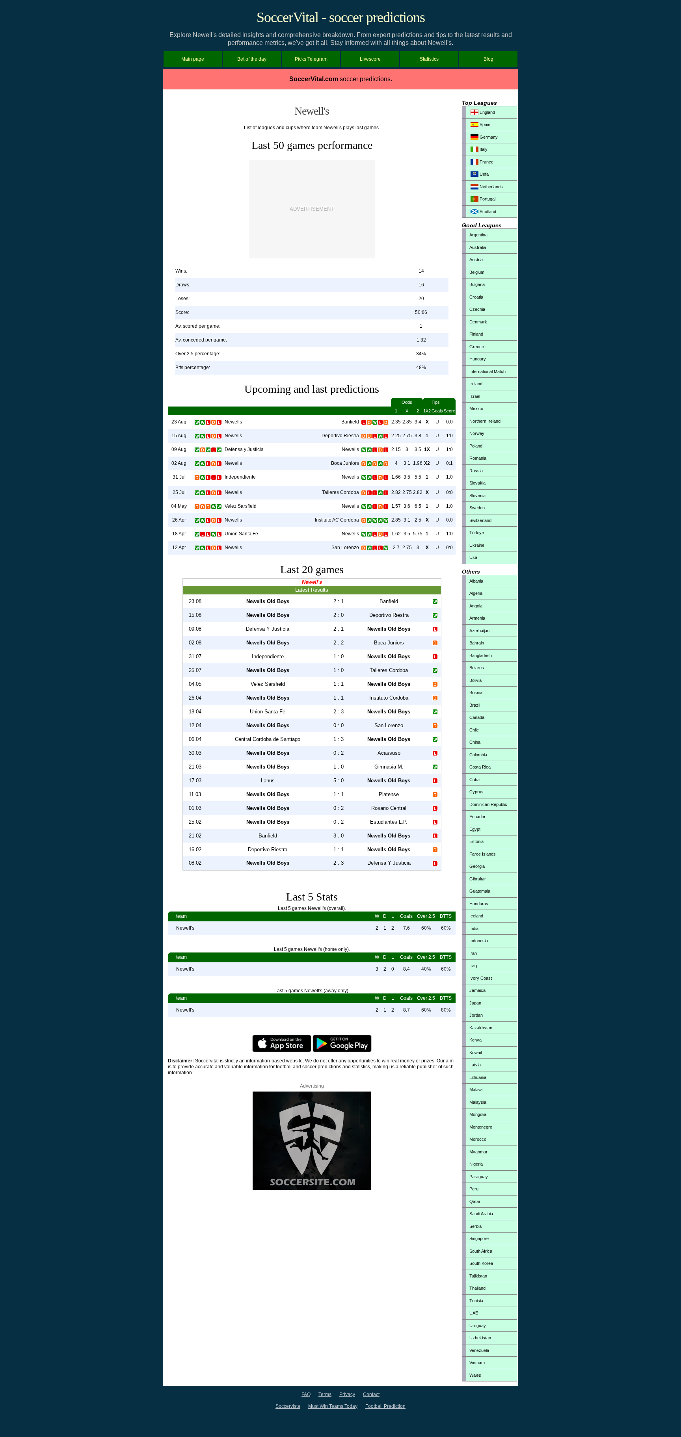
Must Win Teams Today (332, 1406)
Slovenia (477, 495)
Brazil (474, 705)
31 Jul (179, 477)
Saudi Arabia (481, 1213)
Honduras (478, 903)
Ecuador (477, 816)
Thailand (477, 1288)
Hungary (477, 358)
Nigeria (476, 1164)
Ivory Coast (480, 978)
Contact (371, 1394)
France (485, 162)
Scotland (487, 211)
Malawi (475, 1089)
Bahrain (476, 643)
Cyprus (476, 791)
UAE (473, 1313)
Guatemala (479, 891)
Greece (476, 346)
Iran (473, 953)
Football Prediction (385, 1406)
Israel (474, 396)
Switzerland (480, 520)
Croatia (476, 297)
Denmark (478, 321)
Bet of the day (251, 59)
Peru (473, 1188)
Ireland (475, 383)
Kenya (475, 1040)
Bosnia (475, 692)
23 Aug (178, 422)
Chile (474, 730)
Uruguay (477, 1325)
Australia (477, 247)
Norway (476, 433)
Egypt (474, 829)
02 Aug (178, 463)
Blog (488, 59)
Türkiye (476, 532)
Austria (476, 259)
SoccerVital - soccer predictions (341, 17)
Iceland (476, 915)
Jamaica (477, 990)
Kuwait (475, 1052)
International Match (487, 371)
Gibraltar (477, 878)
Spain (484, 124)
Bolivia (475, 680)
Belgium (476, 272)
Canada (476, 717)
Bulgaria (477, 284)
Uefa (483, 174)
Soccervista (287, 1406)
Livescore (370, 59)
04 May (179, 506)
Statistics (429, 59)
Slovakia (477, 483)
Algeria (475, 593)
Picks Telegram (311, 59)
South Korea (481, 1263)
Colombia (478, 754)
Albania (476, 581)
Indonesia (478, 940)
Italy (482, 149)
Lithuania (477, 1077)
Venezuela (479, 1350)
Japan (475, 1003)
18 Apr (179, 534)
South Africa (480, 1251)
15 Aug (178, 435)
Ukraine (476, 545)
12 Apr (179, 547)
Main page (192, 59)
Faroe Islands (482, 854)
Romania (477, 458)
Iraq (473, 965)
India (473, 928)
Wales (475, 1375)
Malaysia (477, 1102)
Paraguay (478, 1176)
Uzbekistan (480, 1337)
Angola (475, 605)
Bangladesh (480, 655)
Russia (476, 470)
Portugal (486, 199)
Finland (476, 334)
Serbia (475, 1226)
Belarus (476, 667)
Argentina (478, 234)
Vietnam (477, 1362)
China (474, 742)
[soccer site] (312, 1188)
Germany (488, 137)
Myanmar (478, 1151)
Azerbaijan (479, 630)
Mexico (476, 408)
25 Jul (179, 492)
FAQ (306, 1394)
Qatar (474, 1201)
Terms (324, 1394)
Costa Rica (480, 767)
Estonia (476, 841)
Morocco (477, 1139)
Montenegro (480, 1127)
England (486, 112)
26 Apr (179, 520)
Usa (473, 557)
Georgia (477, 866)
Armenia (477, 618)
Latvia (475, 1064)
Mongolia (477, 1114)
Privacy (347, 1394)
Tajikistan (478, 1276)
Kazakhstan (480, 1027)
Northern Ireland (485, 421)
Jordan (476, 1015)
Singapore (479, 1238)
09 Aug (178, 449)
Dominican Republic (488, 804)
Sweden (477, 507)
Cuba (474, 779)
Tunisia (476, 1300)
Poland (475, 446)
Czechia (477, 309)
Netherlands (490, 186)
